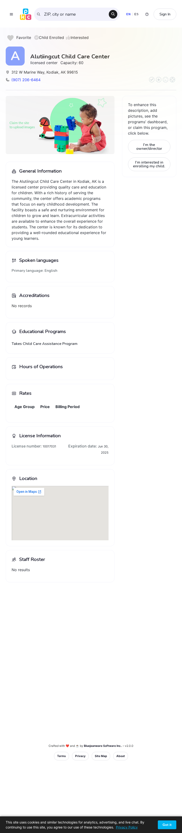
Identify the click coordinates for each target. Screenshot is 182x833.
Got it (167, 825)
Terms (61, 756)
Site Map (101, 756)
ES (136, 14)
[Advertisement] (60, 619)
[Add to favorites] (10, 38)
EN (128, 14)
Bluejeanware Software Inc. (102, 746)
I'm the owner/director (149, 146)
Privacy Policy (127, 827)
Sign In (164, 14)
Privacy (80, 756)
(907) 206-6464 (26, 79)
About (120, 756)
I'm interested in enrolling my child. (149, 164)
